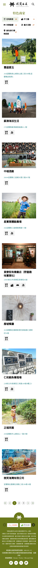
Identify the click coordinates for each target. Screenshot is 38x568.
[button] (33, 525)
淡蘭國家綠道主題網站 (19, 4)
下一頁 (28, 503)
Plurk (26, 563)
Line (16, 563)
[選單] (4, 4)
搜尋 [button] (33, 4)
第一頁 (5, 503)
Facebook (11, 563)
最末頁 (33, 503)
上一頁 (10, 503)
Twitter (21, 563)
